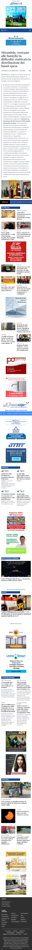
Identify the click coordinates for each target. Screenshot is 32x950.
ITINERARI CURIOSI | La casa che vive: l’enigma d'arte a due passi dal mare (8, 496)
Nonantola (24, 921)
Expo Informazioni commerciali (16, 410)
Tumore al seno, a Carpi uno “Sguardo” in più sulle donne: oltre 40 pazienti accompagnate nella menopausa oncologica (24, 709)
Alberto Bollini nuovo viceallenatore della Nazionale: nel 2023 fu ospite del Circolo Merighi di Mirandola (8, 708)
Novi (22, 915)
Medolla (4, 924)
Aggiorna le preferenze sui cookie (12, 934)
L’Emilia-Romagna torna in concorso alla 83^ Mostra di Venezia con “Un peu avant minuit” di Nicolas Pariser (8, 340)
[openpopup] (30, 30)
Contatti (15, 931)
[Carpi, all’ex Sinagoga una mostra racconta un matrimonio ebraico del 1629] (8, 214)
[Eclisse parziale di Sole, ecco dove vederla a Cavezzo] (8, 816)
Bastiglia (13, 919)
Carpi (3, 926)
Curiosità (5, 779)
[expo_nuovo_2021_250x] (16, 894)
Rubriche (5, 467)
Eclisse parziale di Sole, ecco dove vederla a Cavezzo (23, 813)
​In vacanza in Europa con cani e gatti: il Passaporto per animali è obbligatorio (8, 840)
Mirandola (23, 70)
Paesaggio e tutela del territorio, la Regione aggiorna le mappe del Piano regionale (23, 840)
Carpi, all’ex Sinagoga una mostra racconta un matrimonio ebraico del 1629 (24, 216)
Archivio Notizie (6, 906)
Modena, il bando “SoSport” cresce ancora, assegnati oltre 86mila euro (22, 347)
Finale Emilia (5, 916)
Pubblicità (22, 931)
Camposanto (14, 915)
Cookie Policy (19, 932)
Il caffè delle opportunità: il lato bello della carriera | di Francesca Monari (23, 476)
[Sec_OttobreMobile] (16, 40)
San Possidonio (15, 921)
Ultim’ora (5, 202)
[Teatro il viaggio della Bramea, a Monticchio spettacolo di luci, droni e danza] (16, 569)
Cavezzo (13, 913)
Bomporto (14, 917)
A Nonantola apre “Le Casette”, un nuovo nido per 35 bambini (7, 685)
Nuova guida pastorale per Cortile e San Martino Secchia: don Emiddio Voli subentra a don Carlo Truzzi (8, 236)
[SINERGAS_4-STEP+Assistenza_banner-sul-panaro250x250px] (16, 26)
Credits (25, 934)
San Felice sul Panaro (5, 919)
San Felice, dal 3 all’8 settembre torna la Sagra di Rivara (8, 288)
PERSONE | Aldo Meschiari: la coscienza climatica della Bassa (7, 476)
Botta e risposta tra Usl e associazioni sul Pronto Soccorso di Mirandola (24, 235)
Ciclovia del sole (6, 902)
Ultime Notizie (5, 904)
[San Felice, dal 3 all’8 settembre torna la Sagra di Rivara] (8, 280)
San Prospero (24, 913)
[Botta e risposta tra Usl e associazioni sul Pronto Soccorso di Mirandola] (24, 225)
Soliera (23, 917)
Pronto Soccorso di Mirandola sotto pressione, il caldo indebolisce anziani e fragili (23, 270)
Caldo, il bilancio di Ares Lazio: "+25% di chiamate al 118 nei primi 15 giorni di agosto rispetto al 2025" (16, 614)
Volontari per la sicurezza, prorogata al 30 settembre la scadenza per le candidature (24, 290)
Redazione (6, 70)
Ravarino (23, 919)
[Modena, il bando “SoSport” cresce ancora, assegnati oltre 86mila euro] (24, 338)
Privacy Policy (10, 932)
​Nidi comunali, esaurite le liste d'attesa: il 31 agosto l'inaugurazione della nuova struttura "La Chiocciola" (24, 686)
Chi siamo (8, 931)
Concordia (4, 922)
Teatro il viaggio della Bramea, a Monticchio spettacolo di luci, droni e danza (15, 579)
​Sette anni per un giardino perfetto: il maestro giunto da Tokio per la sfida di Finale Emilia (14, 803)
